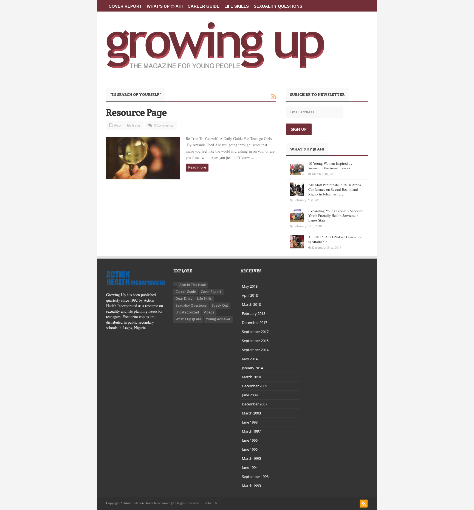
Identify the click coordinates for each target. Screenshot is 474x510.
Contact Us (210, 503)
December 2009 (254, 385)
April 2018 (250, 295)
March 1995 (251, 458)
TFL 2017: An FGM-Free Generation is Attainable (335, 239)
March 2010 (251, 376)
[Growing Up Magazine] (215, 45)
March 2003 (251, 413)
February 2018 (253, 313)
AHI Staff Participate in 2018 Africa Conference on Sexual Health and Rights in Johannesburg (334, 189)
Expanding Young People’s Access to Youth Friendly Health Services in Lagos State (335, 215)
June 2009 (250, 395)
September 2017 (255, 331)
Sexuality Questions (278, 6)
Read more (197, 167)
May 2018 (250, 286)
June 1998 (250, 422)
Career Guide (203, 6)
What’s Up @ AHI (165, 6)
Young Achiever (218, 319)
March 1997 (251, 431)
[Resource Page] (143, 161)
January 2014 (252, 367)
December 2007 (254, 404)
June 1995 (250, 449)
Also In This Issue (127, 125)
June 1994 (250, 467)
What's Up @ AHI (188, 319)
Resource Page (136, 112)
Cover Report (125, 6)
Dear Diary (184, 298)
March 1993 (251, 485)
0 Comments (163, 125)
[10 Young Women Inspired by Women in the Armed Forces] (297, 168)
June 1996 (250, 440)
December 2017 (254, 322)
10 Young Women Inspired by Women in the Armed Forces (330, 165)
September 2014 (255, 349)
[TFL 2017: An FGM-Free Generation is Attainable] (297, 241)
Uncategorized (187, 312)
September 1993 (255, 476)
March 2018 (251, 304)
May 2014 (250, 358)
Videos (209, 312)
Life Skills (236, 6)
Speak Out (220, 305)
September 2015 (255, 340)
